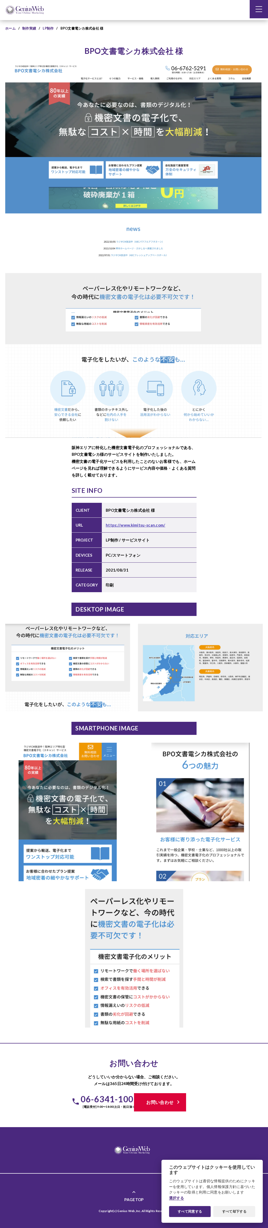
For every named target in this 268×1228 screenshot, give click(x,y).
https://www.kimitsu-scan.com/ (135, 525)
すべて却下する (234, 1211)
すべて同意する (190, 1211)
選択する (176, 1198)
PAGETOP (133, 1195)
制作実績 (29, 28)
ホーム (10, 28)
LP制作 (48, 28)
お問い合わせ (164, 1102)
